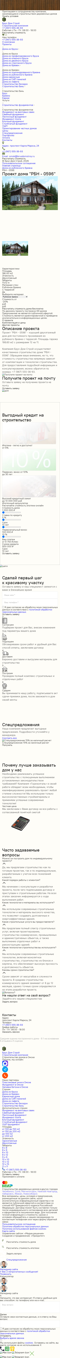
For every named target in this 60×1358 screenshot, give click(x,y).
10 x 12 (5, 1161)
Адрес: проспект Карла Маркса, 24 (20, 145)
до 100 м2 (7, 1133)
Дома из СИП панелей (14, 1098)
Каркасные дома (11, 1096)
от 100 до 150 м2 (11, 1129)
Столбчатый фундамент (14, 1122)
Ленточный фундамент (14, 1115)
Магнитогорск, (29, 1191)
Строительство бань (13, 1105)
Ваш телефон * (11, 602)
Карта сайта (8, 1231)
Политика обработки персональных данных (25, 1226)
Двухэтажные (9, 1143)
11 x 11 (5, 1166)
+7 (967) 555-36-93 (12, 27)
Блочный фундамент (13, 1119)
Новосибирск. (30, 1193)
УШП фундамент (11, 1124)
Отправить (5, 1336)
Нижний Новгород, (48, 1191)
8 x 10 (5, 1152)
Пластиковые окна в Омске (16, 1082)
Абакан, (19, 1193)
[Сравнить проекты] (6, 34)
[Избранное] (3, 34)
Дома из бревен (10, 1094)
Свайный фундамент (13, 1112)
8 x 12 (5, 1154)
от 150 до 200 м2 (11, 1131)
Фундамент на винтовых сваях (18, 1110)
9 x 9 (4, 1157)
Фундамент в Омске (12, 1084)
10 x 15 (5, 1164)
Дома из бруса (10, 1091)
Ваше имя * (9, 595)
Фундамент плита (11, 1117)
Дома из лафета (10, 1101)
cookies (29, 1342)
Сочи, (18, 1191)
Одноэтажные (9, 1140)
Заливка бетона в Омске (15, 1086)
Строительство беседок (15, 1103)
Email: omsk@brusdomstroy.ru (18, 156)
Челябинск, (8, 1191)
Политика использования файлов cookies (24, 1228)
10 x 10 (5, 1159)
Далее (3, 1314)
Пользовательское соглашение (19, 163)
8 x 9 (4, 1150)
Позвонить (5, 1273)
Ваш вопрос (7, 1305)
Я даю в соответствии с (30, 609)
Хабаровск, (8, 1193)
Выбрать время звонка (12, 1338)
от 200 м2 (7, 1136)
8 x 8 (4, 1147)
